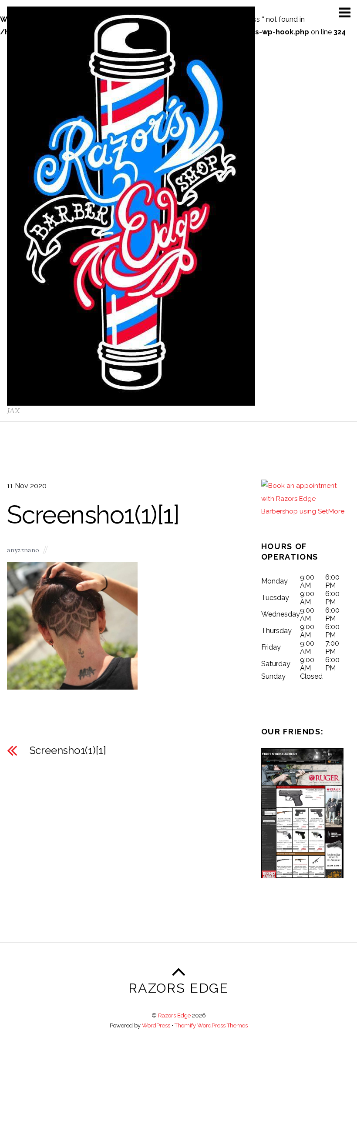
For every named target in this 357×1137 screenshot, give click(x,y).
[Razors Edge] (131, 401)
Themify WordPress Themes (211, 1025)
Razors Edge (174, 1015)
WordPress (156, 1025)
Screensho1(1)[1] (93, 514)
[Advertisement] (178, 1075)
